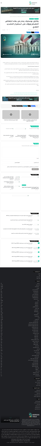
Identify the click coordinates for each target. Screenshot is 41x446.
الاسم (37, 158)
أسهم (38, 313)
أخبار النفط (36, 305)
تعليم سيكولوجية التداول (35, 355)
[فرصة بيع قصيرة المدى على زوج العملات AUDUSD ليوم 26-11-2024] (36, 249)
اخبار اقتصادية (31, 18)
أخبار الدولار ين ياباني (35, 294)
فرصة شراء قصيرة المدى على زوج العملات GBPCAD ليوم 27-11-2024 (21, 243)
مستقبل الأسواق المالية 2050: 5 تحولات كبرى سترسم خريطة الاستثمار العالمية (34, 136)
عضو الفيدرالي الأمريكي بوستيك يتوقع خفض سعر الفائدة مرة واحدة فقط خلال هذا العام (23, 94)
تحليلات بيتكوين (35, 342)
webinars (38, 283)
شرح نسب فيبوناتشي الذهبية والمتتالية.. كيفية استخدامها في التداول (8, 187)
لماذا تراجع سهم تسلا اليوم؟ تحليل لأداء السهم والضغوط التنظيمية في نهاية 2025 (19, 215)
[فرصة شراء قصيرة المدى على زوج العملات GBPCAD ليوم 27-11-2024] (36, 245)
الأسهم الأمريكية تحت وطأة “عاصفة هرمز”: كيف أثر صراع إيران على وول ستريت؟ (20, 136)
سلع (39, 275)
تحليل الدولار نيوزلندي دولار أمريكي (33, 325)
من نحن (30, 442)
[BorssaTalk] (33, 3)
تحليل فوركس (37, 319)
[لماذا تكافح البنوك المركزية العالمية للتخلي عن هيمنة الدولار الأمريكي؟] (36, 221)
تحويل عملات (38, 404)
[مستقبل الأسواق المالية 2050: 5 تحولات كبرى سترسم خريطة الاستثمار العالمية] (33, 131)
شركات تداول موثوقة (36, 372)
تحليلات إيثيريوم (36, 344)
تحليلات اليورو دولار (35, 328)
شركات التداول (38, 385)
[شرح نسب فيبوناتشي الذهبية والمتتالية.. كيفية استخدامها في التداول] (17, 187)
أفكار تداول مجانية (36, 350)
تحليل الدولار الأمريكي (35, 327)
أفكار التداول (38, 380)
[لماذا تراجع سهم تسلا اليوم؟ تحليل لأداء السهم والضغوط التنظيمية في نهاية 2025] (36, 217)
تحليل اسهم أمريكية (36, 347)
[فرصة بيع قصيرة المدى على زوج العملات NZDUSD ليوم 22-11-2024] (36, 258)
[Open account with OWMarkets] (20, 10)
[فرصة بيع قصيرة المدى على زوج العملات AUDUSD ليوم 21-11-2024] (36, 262)
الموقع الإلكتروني (17, 162)
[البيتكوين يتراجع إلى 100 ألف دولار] (36, 226)
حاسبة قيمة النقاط (37, 407)
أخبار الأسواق (33, 16)
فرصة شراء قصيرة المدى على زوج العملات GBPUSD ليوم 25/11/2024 (22, 252)
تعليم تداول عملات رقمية (34, 358)
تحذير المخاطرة (26, 442)
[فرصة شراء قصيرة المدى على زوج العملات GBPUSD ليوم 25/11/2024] (36, 253)
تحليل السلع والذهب (36, 333)
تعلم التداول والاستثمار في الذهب (33, 360)
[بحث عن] (39, 3)
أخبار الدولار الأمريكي (35, 297)
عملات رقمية (38, 278)
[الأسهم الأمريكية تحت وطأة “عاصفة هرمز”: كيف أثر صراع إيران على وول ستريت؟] (20, 131)
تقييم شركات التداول (36, 374)
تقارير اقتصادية (37, 316)
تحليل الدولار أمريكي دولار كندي (33, 322)
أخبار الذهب (36, 302)
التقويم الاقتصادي (37, 401)
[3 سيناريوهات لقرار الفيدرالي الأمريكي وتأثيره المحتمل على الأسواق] (36, 235)
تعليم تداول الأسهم (35, 366)
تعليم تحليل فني (35, 361)
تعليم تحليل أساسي (35, 363)
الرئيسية (37, 16)
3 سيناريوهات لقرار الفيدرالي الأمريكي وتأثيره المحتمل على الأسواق (21, 233)
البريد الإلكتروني (36, 162)
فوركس (38, 288)
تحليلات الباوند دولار (35, 330)
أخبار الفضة (36, 303)
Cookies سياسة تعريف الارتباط (14, 442)
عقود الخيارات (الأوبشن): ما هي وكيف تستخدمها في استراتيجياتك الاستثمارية (8, 178)
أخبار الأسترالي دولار (35, 289)
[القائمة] (1, 3)
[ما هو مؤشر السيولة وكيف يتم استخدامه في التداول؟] (17, 183)
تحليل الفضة (36, 336)
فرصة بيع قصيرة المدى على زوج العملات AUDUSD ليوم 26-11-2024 (22, 247)
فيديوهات (36, 369)
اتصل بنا (8, 442)
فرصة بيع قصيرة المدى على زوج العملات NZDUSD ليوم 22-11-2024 (22, 256)
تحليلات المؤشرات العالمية (35, 339)
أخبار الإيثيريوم (36, 311)
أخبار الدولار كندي (35, 291)
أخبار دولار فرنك (36, 299)
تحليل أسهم (38, 393)
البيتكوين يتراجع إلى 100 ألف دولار (27, 224)
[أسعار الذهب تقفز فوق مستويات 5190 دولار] (7, 131)
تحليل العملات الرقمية (36, 341)
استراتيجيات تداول (37, 352)
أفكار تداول (38, 349)
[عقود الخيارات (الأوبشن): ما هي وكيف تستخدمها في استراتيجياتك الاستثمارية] (17, 178)
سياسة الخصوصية (21, 442)
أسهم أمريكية (36, 314)
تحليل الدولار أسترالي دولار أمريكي (33, 324)
